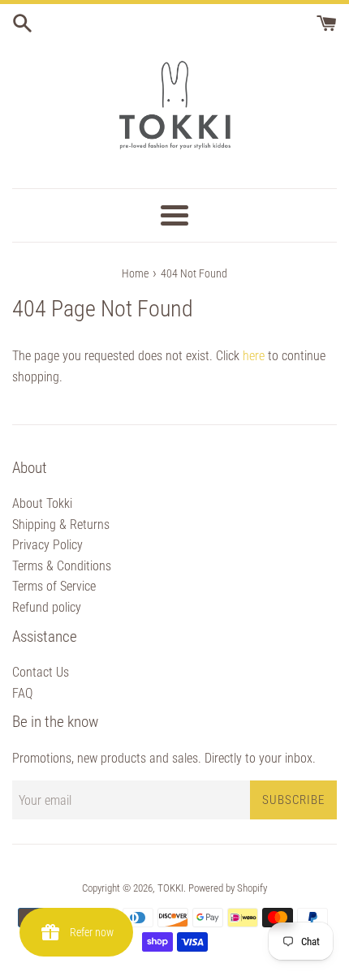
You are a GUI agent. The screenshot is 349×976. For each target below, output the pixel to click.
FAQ (22, 693)
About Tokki (42, 503)
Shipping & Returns (61, 524)
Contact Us (40, 672)
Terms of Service (54, 586)
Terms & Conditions (61, 566)
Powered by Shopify (227, 888)
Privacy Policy (47, 544)
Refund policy (46, 607)
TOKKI (170, 888)
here (254, 355)
